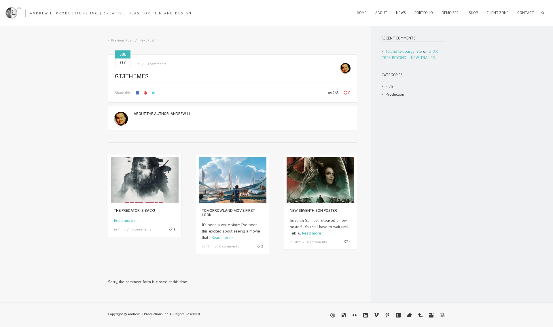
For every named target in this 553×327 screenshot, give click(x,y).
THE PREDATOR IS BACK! (134, 210)
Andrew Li (180, 113)
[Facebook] (398, 315)
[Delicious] (343, 315)
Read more (123, 220)
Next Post (146, 40)
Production (395, 94)
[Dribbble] (333, 315)
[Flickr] (354, 315)
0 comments (156, 64)
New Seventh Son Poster (313, 210)
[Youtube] (442, 315)
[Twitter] (409, 315)
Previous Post (121, 40)
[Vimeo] (376, 315)
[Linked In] (365, 315)
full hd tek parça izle (404, 51)
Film (121, 229)
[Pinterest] (387, 315)
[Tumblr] (420, 315)
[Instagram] (431, 315)
